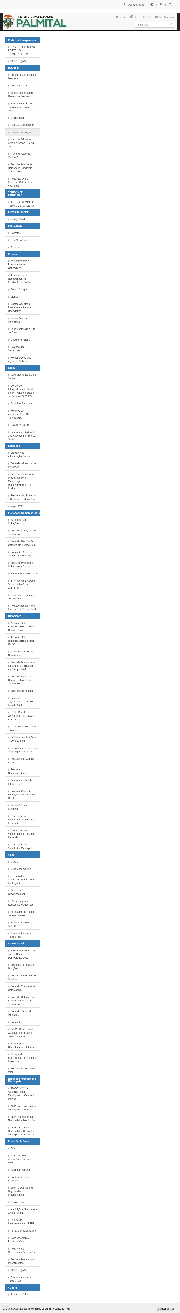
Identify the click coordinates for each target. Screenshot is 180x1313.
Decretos (15, 233)
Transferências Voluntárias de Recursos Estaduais (21, 819)
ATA (12, 1148)
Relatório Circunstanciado (17, 771)
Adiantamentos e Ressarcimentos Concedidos (18, 264)
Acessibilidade (135, 4)
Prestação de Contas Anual (21, 760)
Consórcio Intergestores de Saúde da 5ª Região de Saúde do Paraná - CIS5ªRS (21, 391)
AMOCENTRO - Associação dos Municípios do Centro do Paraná (21, 1093)
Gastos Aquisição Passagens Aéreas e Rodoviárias (19, 307)
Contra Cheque (19, 289)
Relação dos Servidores (16, 348)
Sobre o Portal (141, 17)
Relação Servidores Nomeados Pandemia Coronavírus (20, 168)
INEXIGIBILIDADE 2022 (23, 573)
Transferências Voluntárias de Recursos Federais (21, 833)
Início (121, 17)
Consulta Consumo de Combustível (21, 987)
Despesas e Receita (21, 690)
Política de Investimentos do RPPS (21, 1221)
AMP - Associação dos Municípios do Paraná (22, 1107)
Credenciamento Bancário (18, 1178)
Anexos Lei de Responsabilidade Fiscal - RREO (22, 640)
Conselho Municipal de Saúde (22, 376)
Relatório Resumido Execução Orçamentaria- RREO (22, 794)
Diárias (14, 296)
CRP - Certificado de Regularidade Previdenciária (20, 1191)
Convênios (16, 1022)
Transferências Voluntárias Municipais (20, 846)
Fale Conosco (166, 17)
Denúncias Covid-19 (21, 85)
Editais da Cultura (20, 1294)
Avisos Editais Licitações (17, 521)
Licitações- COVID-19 (22, 125)
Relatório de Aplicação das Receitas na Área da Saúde (22, 435)
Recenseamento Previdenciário (18, 1239)
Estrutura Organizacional (16, 891)
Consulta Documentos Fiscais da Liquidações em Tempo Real (21, 665)
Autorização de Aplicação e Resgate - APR (20, 1159)
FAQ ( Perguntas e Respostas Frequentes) (21, 902)
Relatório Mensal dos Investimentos (21, 1261)
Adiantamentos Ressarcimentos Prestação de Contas (19, 278)
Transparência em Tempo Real (19, 934)
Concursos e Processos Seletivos (22, 977)
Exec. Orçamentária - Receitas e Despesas (21, 94)
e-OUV (14, 861)
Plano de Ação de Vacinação (19, 155)
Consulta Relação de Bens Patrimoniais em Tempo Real (21, 1000)
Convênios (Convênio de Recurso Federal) (21, 553)
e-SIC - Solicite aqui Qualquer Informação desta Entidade (20, 1032)
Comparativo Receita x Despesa (22, 76)
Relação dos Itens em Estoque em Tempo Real (22, 607)
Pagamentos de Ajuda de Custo (21, 330)
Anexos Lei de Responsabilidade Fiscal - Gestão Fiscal (22, 626)
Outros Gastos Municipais (17, 319)
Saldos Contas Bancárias (17, 806)
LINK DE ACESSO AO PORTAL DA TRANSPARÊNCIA (21, 50)
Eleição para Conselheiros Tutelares (21, 1045)
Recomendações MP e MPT (22, 1070)
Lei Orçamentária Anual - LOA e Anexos (22, 738)
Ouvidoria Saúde (19, 425)
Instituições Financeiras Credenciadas (22, 1210)
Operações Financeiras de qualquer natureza (22, 749)
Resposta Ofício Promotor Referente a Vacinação (20, 182)
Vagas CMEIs (17, 506)
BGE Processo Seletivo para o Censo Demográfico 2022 (22, 954)
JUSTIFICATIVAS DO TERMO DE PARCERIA (21, 203)
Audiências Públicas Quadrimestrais (20, 653)
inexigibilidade (18, 219)
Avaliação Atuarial (20, 1169)
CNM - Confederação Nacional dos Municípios (21, 1118)
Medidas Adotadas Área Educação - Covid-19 (21, 143)
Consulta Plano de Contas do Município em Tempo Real (21, 680)
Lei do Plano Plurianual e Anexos (22, 728)
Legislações (17, 117)
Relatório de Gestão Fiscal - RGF (20, 781)
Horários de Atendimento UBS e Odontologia (19, 414)
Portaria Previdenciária (23, 1230)
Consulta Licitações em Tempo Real (22, 532)
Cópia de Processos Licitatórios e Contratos (21, 564)
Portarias (15, 247)
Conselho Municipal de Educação (22, 465)
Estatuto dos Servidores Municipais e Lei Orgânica (21, 879)
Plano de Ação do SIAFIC (19, 924)
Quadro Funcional (20, 339)
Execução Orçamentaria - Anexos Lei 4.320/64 (21, 701)
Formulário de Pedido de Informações (21, 913)
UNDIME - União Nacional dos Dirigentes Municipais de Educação (21, 1131)
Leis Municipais (19, 240)
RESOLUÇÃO (18, 61)
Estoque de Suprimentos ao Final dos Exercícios (22, 1057)
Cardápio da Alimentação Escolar (19, 454)
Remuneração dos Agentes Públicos (19, 359)
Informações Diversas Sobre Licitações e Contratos (21, 584)
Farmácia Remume (21, 403)
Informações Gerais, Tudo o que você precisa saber (22, 107)
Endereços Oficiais (20, 868)
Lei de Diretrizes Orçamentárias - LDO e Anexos (21, 715)
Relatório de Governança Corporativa (22, 1250)
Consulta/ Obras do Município (20, 1012)
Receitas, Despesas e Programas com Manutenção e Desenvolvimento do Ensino (21, 481)
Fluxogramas (17, 1202)
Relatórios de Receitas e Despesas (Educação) (22, 497)
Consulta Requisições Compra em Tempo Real (22, 542)
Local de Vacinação (21, 132)
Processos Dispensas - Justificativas (22, 596)
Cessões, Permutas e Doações (21, 966)
